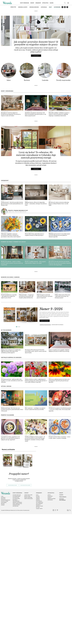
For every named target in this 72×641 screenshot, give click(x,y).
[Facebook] (62, 7)
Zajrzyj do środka (44, 320)
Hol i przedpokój (39, 502)
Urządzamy (38, 2)
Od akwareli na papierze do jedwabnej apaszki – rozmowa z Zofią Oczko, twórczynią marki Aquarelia (60, 410)
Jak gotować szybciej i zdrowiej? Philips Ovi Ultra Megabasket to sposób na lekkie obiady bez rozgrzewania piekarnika (36, 45)
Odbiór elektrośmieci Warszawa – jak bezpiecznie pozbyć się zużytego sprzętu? (62, 296)
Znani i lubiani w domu (17, 503)
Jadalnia (38, 497)
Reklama (3, 503)
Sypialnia (38, 499)
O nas (2, 496)
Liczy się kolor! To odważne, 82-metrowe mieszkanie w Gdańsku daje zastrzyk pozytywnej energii (36, 155)
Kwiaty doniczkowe (28, 498)
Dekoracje (50, 232)
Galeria (51, 2)
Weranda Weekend (34, 7)
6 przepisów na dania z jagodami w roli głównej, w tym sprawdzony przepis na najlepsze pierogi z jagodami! (10, 438)
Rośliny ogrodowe (4, 232)
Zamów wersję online (12, 485)
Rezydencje (51, 111)
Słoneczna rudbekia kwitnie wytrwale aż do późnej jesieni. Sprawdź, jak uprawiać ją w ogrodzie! (59, 381)
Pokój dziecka (21, 293)
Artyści (2, 406)
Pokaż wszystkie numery (25, 485)
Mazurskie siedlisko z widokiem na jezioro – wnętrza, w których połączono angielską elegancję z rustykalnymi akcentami (59, 114)
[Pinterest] (67, 7)
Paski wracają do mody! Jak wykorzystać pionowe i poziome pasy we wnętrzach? (44, 296)
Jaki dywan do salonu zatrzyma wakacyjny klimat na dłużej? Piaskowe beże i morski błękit (59, 204)
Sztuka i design (6, 386)
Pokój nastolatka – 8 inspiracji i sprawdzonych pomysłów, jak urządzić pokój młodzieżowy (26, 296)
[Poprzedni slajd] (2, 31)
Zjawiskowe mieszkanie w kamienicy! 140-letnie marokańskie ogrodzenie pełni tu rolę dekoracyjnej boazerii (35, 114)
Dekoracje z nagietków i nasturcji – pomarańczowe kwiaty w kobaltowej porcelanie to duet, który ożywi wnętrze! (11, 235)
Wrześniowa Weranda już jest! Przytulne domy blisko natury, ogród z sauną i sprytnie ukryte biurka (35, 351)
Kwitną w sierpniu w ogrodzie (11, 357)
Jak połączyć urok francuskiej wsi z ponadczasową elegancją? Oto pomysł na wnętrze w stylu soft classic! (11, 114)
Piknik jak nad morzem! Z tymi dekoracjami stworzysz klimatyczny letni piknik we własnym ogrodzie (59, 235)
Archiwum (3, 497)
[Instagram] (65, 7)
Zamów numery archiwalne (57, 324)
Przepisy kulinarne (7, 415)
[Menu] (68, 3)
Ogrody (32, 2)
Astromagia (44, 7)
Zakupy (61, 492)
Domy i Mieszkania (24, 2)
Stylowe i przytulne (4, 111)
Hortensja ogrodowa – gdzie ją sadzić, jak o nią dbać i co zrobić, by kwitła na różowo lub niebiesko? (12, 381)
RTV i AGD (56, 293)
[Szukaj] (65, 3)
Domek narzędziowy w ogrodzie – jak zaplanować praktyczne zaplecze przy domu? (9, 296)
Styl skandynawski (16, 496)
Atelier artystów (16, 504)
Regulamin (3, 498)
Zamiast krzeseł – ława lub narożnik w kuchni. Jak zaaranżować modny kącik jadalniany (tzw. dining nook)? (12, 204)
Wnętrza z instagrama (17, 502)
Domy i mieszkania (7, 91)
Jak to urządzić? (39, 503)
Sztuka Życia (45, 2)
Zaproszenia (50, 499)
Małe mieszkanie (16, 501)
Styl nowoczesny (16, 498)
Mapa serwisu (3, 502)
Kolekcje (49, 497)
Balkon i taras (27, 496)
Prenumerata (62, 496)
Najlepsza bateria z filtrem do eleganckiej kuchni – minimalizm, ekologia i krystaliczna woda (36, 204)
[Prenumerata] (68, 510)
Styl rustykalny (16, 497)
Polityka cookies (4, 501)
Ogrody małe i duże (4, 293)
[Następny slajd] (70, 31)
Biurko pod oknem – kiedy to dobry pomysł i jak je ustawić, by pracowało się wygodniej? (12, 263)
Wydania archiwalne (62, 499)
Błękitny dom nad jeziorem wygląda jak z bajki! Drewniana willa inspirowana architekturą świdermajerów (11, 351)
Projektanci (51, 406)
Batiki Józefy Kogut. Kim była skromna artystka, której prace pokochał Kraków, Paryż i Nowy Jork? (12, 410)
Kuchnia (37, 496)
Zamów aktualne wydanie (45, 324)
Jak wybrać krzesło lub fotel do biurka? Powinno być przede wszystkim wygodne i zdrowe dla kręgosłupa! (60, 263)
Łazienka (38, 498)
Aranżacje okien (39, 506)
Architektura (15, 506)
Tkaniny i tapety (39, 508)
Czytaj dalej (36, 58)
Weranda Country (22, 7)
